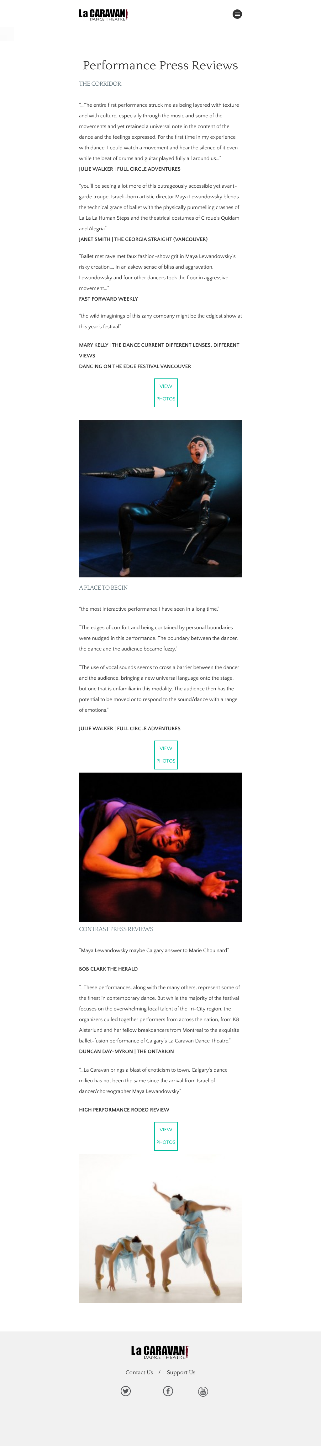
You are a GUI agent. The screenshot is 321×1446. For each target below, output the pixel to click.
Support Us (181, 1372)
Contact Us (139, 1372)
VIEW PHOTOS (166, 393)
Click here (125, 1391)
